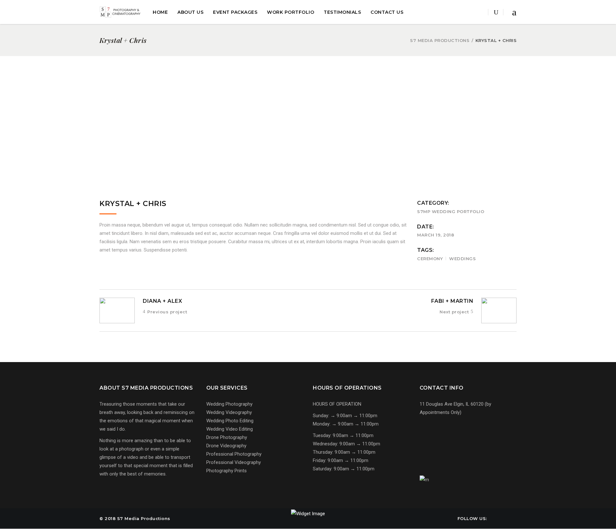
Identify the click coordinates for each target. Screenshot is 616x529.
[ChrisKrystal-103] (164, 82)
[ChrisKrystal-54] (304, 155)
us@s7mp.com (444, 443)
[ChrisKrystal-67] (164, 136)
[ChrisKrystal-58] (164, 155)
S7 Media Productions (439, 40)
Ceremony (430, 258)
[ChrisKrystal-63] (304, 136)
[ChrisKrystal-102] (164, 100)
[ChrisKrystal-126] (304, 82)
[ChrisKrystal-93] (304, 100)
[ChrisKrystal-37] (164, 173)
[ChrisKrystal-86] (164, 118)
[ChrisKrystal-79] (304, 118)
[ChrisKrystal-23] (304, 173)
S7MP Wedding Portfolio (450, 211)
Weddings (462, 258)
